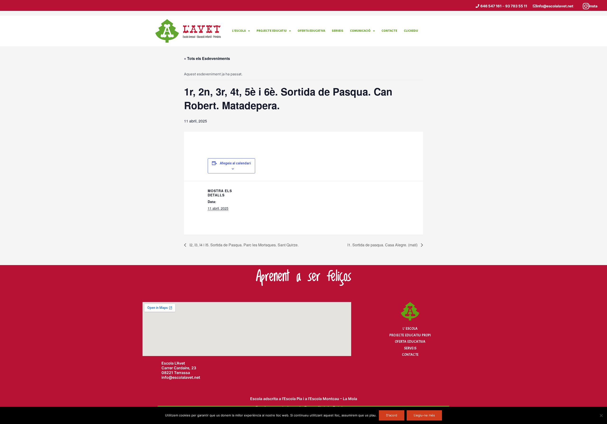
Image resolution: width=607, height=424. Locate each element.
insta (593, 6)
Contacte (410, 354)
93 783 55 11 (516, 6)
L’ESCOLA (239, 31)
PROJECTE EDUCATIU (272, 31)
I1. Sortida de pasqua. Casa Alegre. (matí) (382, 245)
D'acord (391, 415)
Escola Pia (293, 398)
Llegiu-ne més (424, 415)
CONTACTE (389, 31)
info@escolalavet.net (554, 6)
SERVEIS (337, 31)
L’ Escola (410, 328)
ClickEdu (411, 31)
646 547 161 (490, 6)
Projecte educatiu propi (410, 335)
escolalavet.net (186, 377)
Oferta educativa (311, 31)
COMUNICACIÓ (360, 31)
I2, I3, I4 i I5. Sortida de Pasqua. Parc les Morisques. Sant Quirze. (244, 245)
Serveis (410, 348)
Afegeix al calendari (235, 163)
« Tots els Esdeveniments (207, 58)
